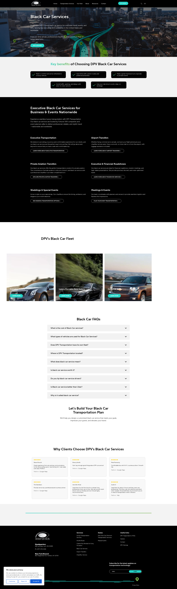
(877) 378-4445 (41, 549)
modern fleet (72, 349)
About (87, 3)
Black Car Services (82, 548)
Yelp (118, 495)
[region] (24, 576)
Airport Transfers (81, 552)
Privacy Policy (135, 585)
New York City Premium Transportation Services (105, 536)
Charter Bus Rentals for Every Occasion (85, 544)
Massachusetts (102, 540)
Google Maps (43, 471)
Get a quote (123, 3)
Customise (12, 581)
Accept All (36, 581)
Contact (103, 3)
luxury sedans (59, 341)
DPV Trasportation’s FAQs (127, 536)
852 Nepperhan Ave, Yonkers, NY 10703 (46, 555)
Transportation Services (67, 3)
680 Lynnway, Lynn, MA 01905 (44, 546)
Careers (122, 539)
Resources (95, 3)
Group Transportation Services (83, 536)
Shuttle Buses (81, 540)
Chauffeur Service (82, 555)
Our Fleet (80, 3)
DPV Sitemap (124, 545)
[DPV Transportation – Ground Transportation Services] (35, 5)
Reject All (24, 581)
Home (55, 3)
